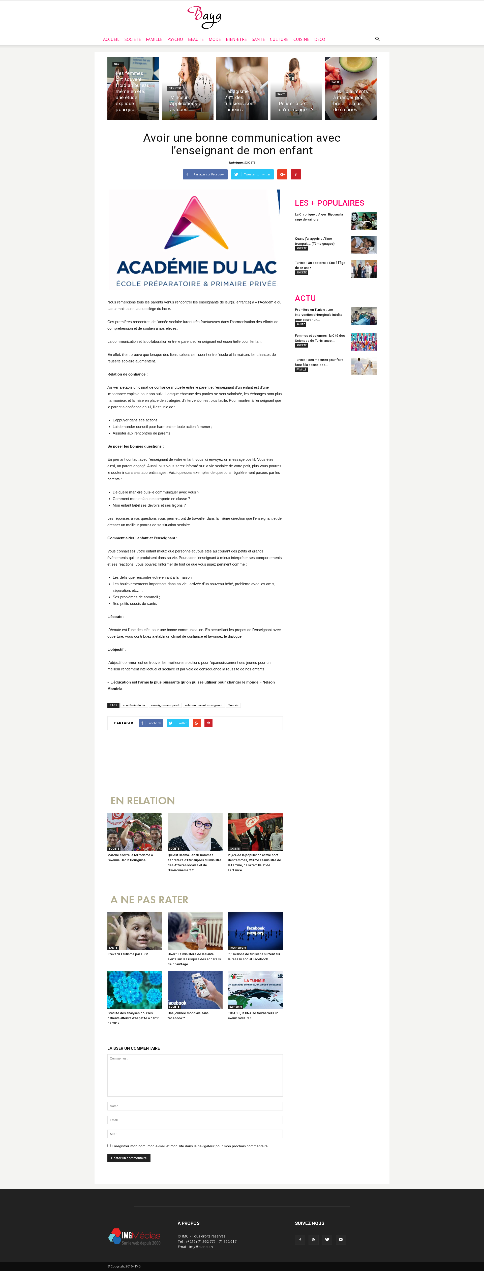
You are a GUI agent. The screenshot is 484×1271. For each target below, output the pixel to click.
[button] (377, 39)
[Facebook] (300, 1240)
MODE (215, 39)
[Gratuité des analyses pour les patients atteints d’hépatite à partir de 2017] (134, 990)
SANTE (258, 39)
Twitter (323, 412)
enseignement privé (165, 705)
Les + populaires (329, 203)
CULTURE (279, 39)
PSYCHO (175, 39)
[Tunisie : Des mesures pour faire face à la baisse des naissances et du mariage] (364, 366)
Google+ (362, 412)
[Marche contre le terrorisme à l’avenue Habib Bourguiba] (134, 832)
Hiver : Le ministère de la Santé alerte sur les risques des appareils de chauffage (194, 959)
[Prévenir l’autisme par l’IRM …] (134, 931)
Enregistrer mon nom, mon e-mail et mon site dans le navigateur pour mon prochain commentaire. (190, 1146)
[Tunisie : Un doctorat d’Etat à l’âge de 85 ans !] (364, 269)
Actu (305, 298)
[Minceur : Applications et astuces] (188, 88)
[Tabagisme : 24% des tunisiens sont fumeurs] (242, 88)
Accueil (111, 39)
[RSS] (314, 1240)
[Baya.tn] (204, 17)
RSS (342, 412)
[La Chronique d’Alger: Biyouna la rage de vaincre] (364, 221)
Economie (235, 1006)
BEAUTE (196, 39)
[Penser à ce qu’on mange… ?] (296, 88)
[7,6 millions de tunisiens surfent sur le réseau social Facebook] (255, 931)
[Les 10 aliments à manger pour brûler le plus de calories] (351, 88)
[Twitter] (327, 1240)
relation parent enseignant (204, 705)
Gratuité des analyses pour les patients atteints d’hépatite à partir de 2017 (133, 1018)
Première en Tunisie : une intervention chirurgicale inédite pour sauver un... (319, 315)
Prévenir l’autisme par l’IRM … (129, 954)
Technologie (237, 947)
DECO (319, 39)
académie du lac (134, 705)
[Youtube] (341, 1240)
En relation (142, 800)
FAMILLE (154, 39)
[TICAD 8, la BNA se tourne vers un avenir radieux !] (255, 990)
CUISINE (301, 39)
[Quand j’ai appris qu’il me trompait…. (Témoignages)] (364, 245)
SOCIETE (133, 39)
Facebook (304, 412)
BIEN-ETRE (236, 39)
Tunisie (233, 705)
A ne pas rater (149, 899)
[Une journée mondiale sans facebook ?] (195, 990)
